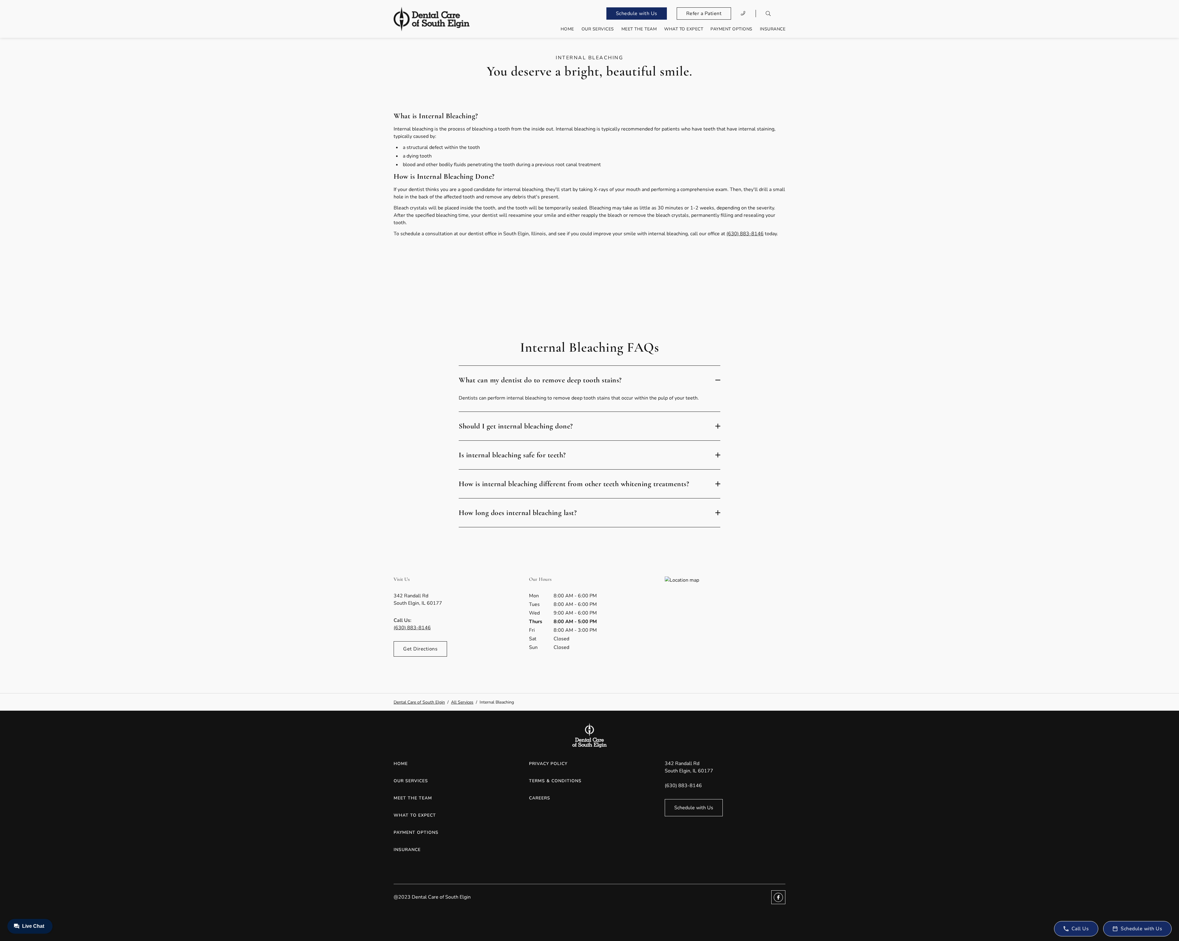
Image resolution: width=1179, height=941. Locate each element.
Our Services (598, 29)
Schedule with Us (636, 13)
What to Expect (683, 29)
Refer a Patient (704, 13)
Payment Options (731, 29)
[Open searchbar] (768, 13)
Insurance (773, 29)
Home (567, 29)
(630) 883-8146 (745, 233)
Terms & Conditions (555, 781)
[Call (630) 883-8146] (743, 13)
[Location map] (725, 622)
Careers (539, 798)
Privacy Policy (548, 764)
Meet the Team (639, 29)
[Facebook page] (778, 897)
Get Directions (420, 649)
